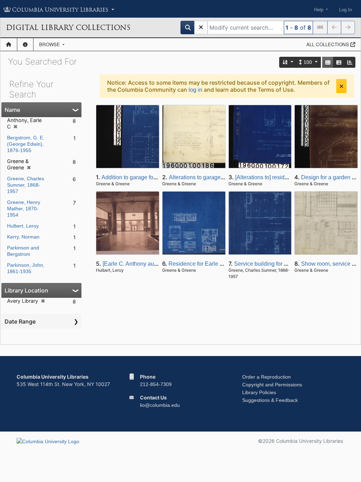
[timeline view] (349, 62)
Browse (50, 44)
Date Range (20, 321)
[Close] (341, 86)
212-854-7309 (156, 384)
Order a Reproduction (266, 377)
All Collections (328, 44)
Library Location (26, 290)
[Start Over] (201, 27)
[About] (25, 44)
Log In (345, 9)
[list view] (338, 62)
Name (12, 109)
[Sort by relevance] (288, 62)
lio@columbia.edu (160, 405)
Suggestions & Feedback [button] (270, 400)
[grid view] (328, 62)
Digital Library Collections (68, 27)
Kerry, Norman (23, 237)
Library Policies (259, 392)
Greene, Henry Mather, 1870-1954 (23, 208)
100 (307, 62)
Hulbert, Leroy (23, 226)
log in (195, 90)
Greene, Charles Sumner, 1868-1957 (25, 185)
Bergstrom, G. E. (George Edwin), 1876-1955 (25, 144)
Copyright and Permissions (272, 384)
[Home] (8, 44)
